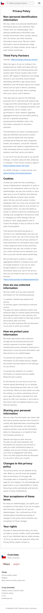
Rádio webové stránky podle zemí (13, 580)
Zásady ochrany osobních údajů (12, 590)
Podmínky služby (7, 593)
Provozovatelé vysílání (9, 575)
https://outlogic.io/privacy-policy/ (24, 59)
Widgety (4, 578)
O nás (4, 596)
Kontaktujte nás (7, 598)
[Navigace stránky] (39, 3)
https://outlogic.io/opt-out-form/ (16, 166)
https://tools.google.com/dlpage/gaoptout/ (21, 279)
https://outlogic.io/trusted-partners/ (17, 173)
